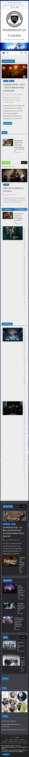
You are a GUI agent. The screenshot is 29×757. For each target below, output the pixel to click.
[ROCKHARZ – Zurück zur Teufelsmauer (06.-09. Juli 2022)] (9, 608)
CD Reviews (4, 742)
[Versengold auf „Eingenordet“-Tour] (9, 647)
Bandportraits (6, 524)
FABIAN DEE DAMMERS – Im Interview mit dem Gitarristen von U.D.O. (24, 264)
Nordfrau (12, 100)
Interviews (6, 184)
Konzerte (11, 739)
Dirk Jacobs (13, 94)
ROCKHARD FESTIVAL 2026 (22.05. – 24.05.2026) (24, 355)
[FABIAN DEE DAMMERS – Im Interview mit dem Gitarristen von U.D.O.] (13, 233)
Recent (22, 209)
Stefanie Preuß (13, 194)
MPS (19, 99)
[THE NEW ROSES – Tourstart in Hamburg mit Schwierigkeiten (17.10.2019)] (8, 215)
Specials (13, 524)
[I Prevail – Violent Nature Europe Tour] (11, 663)
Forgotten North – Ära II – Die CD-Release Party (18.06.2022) (14, 87)
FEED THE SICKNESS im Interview (13, 189)
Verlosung (11, 742)
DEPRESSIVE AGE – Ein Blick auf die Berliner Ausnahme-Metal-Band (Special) (13, 531)
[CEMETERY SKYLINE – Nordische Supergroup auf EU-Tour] (13, 446)
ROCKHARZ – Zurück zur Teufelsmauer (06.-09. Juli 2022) (21, 607)
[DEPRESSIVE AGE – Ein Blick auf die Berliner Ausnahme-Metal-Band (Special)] (14, 516)
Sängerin (11, 102)
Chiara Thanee (6, 99)
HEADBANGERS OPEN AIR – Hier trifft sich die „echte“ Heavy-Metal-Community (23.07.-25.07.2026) (19, 145)
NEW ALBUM (6, 100)
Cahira (12, 97)
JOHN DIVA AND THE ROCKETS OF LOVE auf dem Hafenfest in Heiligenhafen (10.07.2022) (19, 622)
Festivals (6, 81)
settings (21, 751)
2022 (6, 97)
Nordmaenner (17, 100)
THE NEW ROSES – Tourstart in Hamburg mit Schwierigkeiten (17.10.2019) (19, 217)
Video (15, 742)
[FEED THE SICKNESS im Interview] (14, 175)
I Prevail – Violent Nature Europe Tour (23, 661)
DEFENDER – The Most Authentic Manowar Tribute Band (22, 563)
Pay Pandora (6, 102)
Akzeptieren (6, 754)
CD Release (16, 97)
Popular (9, 209)
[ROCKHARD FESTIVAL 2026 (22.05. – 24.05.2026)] (13, 364)
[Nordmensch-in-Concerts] (4, 53)
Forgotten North (14, 99)
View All (24, 162)
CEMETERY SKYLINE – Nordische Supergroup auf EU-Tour (24, 438)
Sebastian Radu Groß (14, 539)
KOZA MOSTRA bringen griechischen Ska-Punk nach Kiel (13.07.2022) (21, 590)
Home (6, 739)
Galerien (12, 81)
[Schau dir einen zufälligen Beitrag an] (25, 53)
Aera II (8, 97)
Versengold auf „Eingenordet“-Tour (21, 645)
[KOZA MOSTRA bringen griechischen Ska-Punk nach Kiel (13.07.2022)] (10, 592)
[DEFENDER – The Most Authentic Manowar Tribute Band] (10, 565)
